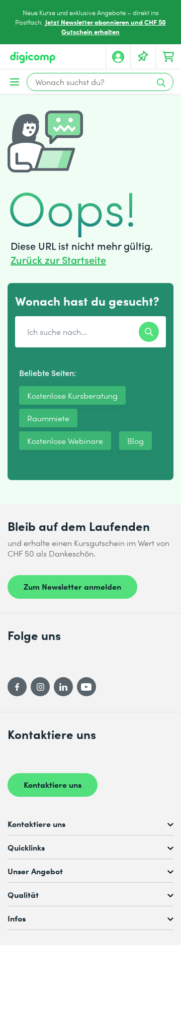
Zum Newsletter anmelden (72, 586)
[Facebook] (17, 686)
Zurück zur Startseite (58, 259)
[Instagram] (40, 686)
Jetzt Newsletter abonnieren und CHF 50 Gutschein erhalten (105, 26)
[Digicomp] (32, 57)
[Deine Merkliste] (143, 56)
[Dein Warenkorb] (168, 56)
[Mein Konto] (118, 56)
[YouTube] (86, 686)
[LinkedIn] (63, 686)
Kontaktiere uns (52, 784)
